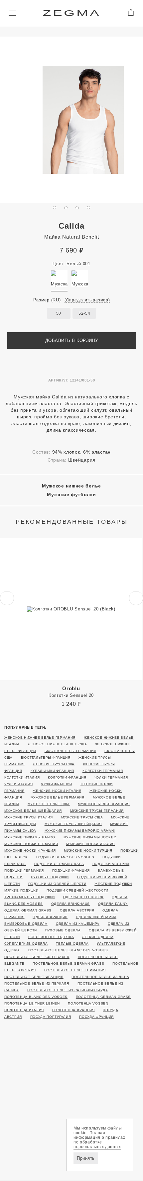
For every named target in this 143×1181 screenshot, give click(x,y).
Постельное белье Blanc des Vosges (68, 950)
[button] (12, 13)
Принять (86, 1158)
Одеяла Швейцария (96, 917)
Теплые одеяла (72, 943)
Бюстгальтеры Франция (46, 757)
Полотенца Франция (73, 1010)
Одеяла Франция (50, 917)
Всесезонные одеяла (51, 937)
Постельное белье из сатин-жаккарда (67, 990)
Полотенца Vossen (88, 1003)
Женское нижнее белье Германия (39, 737)
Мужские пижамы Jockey (90, 837)
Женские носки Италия (57, 791)
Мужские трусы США (82, 817)
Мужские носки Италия (90, 844)
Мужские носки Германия (31, 844)
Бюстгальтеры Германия (70, 751)
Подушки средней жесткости (77, 890)
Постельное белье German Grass (68, 963)
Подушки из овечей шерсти (57, 884)
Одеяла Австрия (77, 910)
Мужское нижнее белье (71, 485)
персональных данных (97, 1146)
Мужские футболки (71, 494)
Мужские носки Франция (30, 850)
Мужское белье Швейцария (33, 810)
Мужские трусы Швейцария (73, 824)
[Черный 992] (80, 278)
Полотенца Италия (24, 1010)
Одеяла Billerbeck (83, 897)
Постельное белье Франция (34, 977)
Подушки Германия (24, 870)
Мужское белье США (49, 804)
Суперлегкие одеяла (26, 943)
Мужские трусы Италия (28, 817)
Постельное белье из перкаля (36, 983)
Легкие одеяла (97, 937)
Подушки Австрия (111, 864)
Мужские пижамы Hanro (29, 837)
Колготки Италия (22, 777)
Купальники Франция (52, 771)
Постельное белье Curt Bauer (37, 957)
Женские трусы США (53, 764)
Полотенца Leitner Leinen (32, 1003)
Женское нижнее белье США (57, 744)
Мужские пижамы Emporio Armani (80, 830)
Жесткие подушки (113, 884)
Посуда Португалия (50, 1017)
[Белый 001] (59, 278)
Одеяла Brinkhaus (70, 904)
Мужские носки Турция (88, 850)
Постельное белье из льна (100, 977)
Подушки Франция (71, 870)
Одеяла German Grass (28, 910)
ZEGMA (72, 13)
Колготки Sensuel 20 (71, 692)
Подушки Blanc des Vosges (65, 857)
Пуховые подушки (50, 877)
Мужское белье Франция (104, 804)
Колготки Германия (102, 771)
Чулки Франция (56, 784)
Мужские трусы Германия (97, 810)
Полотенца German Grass (103, 997)
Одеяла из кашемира (78, 923)
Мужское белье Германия (57, 797)
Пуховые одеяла (63, 930)
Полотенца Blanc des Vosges (36, 997)
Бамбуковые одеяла (26, 923)
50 (58, 313)
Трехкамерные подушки (29, 897)
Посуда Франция (96, 1017)
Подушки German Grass (59, 864)
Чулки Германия (111, 777)
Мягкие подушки (21, 890)
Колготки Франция (67, 777)
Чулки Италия (18, 784)
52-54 (84, 313)
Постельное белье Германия (75, 970)
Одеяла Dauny (113, 904)
